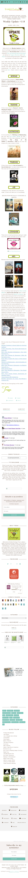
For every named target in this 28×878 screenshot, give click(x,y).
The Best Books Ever (8, 753)
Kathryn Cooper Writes (9, 760)
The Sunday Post (16, 17)
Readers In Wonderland (9, 756)
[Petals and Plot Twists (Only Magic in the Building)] (24, 605)
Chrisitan (16, 710)
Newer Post (6, 409)
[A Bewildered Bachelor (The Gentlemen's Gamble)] (16, 601)
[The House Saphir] (21, 600)
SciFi (11, 717)
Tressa (13, 585)
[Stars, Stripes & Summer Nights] (10, 600)
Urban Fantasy (6, 722)
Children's (10, 710)
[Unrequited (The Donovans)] (5, 605)
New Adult (5, 717)
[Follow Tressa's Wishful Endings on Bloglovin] (14, 797)
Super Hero (5, 719)
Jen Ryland (6, 734)
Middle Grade (9, 715)
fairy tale (22, 722)
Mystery (16, 715)
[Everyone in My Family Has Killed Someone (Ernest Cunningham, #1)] (18, 600)
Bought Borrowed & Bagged (12, 15)
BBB (3, 15)
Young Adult (15, 722)
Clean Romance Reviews (9, 763)
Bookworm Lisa (7, 748)
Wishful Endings (14, 871)
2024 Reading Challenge (14, 584)
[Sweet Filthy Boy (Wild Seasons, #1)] (5, 601)
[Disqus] (13, 432)
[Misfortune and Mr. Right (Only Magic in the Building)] (21, 605)
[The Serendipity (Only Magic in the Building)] (2, 609)
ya (3, 724)
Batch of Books (18, 294)
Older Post (21, 409)
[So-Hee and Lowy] (18, 604)
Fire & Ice (5, 744)
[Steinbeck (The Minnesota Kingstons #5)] (13, 605)
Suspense (12, 719)
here (9, 70)
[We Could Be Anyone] (8, 601)
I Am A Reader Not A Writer (10, 736)
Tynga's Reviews (15, 55)
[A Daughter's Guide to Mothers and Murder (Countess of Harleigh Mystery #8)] (16, 605)
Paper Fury (6, 752)
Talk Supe (14, 16)
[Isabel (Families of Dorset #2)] (10, 605)
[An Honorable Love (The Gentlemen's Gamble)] (13, 601)
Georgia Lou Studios (14, 872)
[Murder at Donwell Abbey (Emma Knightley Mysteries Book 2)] (24, 600)
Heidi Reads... (6, 739)
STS (10, 16)
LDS (4, 715)
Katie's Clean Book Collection (10, 747)
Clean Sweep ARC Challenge (9, 377)
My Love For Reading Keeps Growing (12, 750)
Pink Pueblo (21, 864)
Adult (4, 710)
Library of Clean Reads (9, 761)
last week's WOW (14, 136)
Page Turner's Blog (8, 758)
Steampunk (16, 717)
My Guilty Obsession (8, 755)
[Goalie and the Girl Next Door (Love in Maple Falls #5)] (2, 605)
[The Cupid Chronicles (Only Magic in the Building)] (5, 609)
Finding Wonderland (8, 732)
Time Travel (19, 719)
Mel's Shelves (6, 745)
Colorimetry (6, 737)
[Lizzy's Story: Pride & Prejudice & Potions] (2, 600)
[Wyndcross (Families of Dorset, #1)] (8, 605)
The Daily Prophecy (8, 742)
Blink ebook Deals (6, 368)
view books (20, 593)
